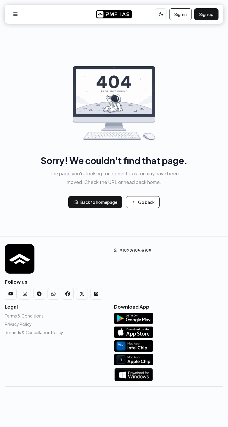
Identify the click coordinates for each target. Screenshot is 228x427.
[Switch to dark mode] (161, 14)
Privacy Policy (18, 324)
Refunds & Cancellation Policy (34, 332)
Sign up (206, 14)
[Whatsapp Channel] (96, 294)
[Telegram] (39, 294)
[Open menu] (15, 14)
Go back (146, 202)
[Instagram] (25, 294)
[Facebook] (68, 294)
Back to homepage (98, 202)
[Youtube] (11, 294)
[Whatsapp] (53, 294)
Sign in (180, 14)
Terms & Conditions (24, 315)
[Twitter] (82, 294)
